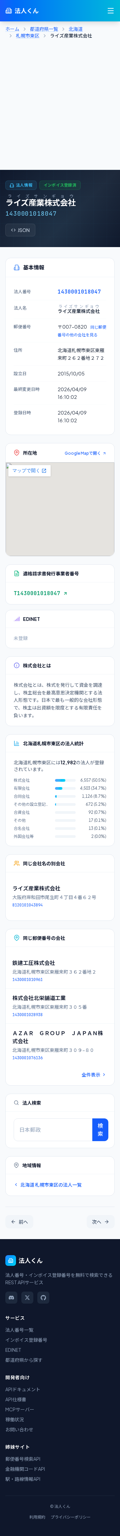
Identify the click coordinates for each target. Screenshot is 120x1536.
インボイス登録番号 (26, 1340)
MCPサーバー (19, 1409)
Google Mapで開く (83, 453)
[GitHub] (43, 1298)
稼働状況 (14, 1419)
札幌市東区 (27, 35)
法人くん (27, 10)
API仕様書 (15, 1399)
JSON (24, 230)
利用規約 (37, 1517)
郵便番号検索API (22, 1459)
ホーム (12, 29)
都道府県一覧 (44, 29)
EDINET (13, 1350)
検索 (100, 1129)
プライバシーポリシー (71, 1517)
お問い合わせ (19, 1429)
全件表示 (91, 1075)
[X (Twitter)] (27, 1298)
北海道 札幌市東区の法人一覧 (51, 1185)
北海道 (76, 29)
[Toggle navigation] (111, 11)
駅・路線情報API (22, 1479)
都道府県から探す (24, 1360)
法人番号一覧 (19, 1330)
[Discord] (11, 1298)
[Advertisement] (60, 106)
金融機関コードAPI (25, 1469)
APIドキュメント (22, 1389)
